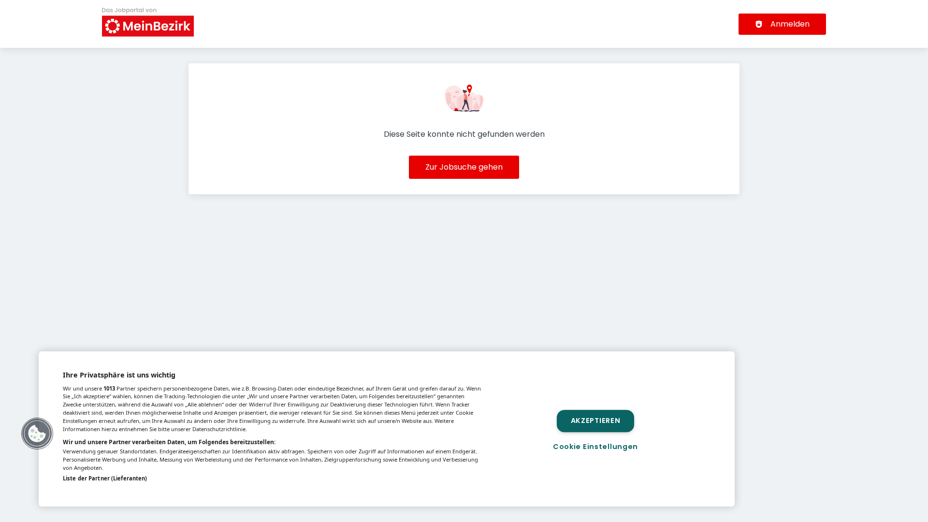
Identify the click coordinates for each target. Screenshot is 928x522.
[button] (37, 433)
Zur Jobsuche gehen (464, 167)
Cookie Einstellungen (595, 446)
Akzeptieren (596, 421)
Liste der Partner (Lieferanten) (105, 478)
